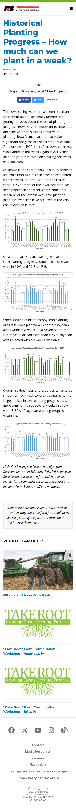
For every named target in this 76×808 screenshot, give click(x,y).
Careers (38, 758)
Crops (13, 91)
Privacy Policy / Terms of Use (38, 778)
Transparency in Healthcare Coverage (38, 771)
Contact (38, 745)
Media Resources (38, 751)
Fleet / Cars (38, 764)
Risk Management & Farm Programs (44, 91)
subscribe (33, 512)
